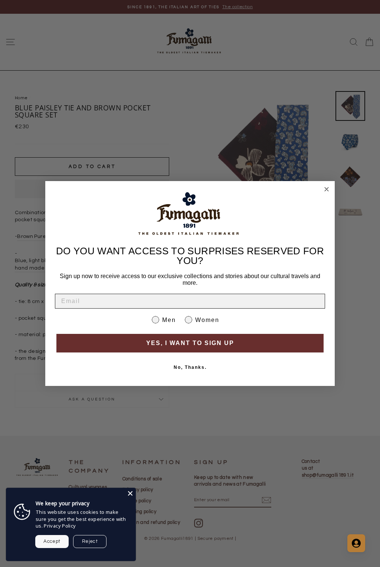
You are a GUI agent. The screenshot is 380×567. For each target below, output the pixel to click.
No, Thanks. (190, 367)
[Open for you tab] (356, 543)
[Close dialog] (326, 189)
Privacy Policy (60, 525)
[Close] (130, 493)
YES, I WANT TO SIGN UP (190, 343)
